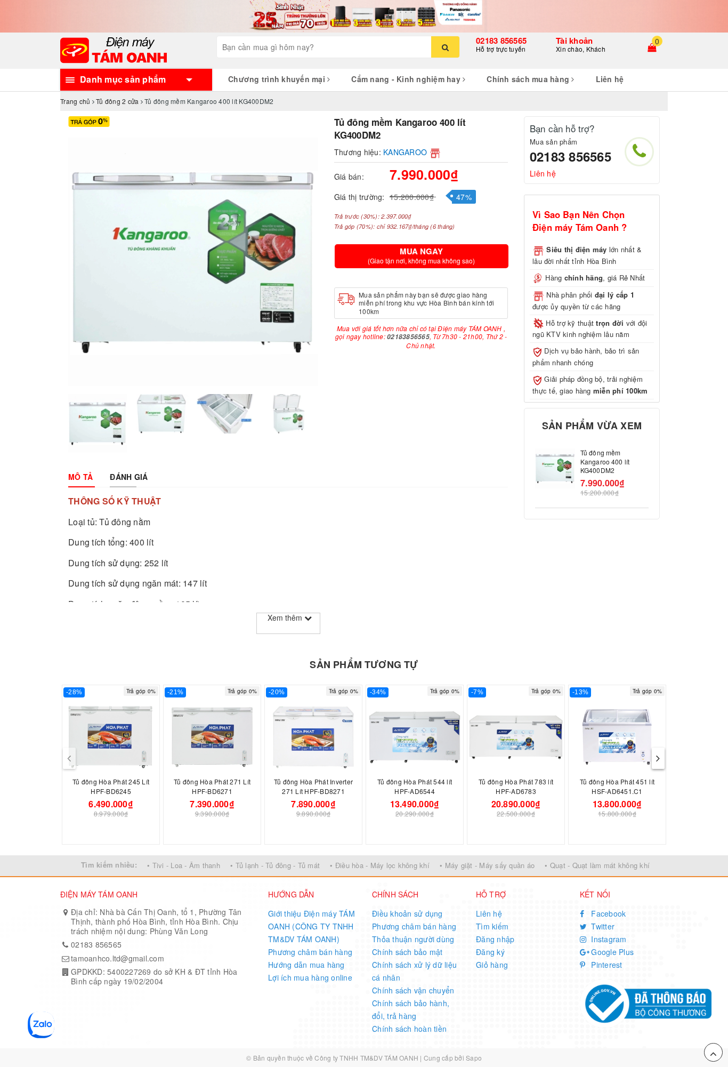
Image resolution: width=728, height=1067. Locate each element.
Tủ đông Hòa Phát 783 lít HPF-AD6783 (516, 786)
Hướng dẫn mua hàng (306, 964)
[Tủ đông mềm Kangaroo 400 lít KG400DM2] (555, 468)
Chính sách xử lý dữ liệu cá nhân (414, 971)
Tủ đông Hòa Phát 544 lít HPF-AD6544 (414, 786)
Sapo (474, 1057)
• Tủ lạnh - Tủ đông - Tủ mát (275, 865)
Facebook (607, 913)
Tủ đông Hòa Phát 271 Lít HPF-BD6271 (212, 786)
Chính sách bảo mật (407, 951)
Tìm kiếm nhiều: (109, 865)
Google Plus (611, 951)
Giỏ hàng (492, 964)
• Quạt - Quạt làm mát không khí (597, 865)
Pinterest (605, 964)
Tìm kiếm (492, 926)
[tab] (80, 476)
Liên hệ (610, 79)
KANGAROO (405, 152)
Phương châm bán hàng (310, 951)
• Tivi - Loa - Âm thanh (183, 865)
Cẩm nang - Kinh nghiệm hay (407, 79)
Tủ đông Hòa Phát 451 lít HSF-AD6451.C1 (617, 786)
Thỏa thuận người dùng (413, 939)
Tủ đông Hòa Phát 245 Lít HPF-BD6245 (110, 786)
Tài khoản (574, 40)
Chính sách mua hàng (529, 79)
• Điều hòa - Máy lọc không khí (380, 865)
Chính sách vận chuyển (413, 990)
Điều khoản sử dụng (407, 913)
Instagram (608, 939)
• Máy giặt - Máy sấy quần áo (487, 865)
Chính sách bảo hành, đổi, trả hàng (410, 1009)
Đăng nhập (495, 939)
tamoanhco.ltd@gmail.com (117, 958)
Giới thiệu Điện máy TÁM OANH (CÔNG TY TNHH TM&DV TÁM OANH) (311, 926)
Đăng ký (490, 951)
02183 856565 (501, 40)
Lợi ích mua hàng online (310, 977)
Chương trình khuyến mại (277, 79)
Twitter (601, 926)
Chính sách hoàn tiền (409, 1028)
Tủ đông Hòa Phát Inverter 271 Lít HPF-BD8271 (313, 786)
